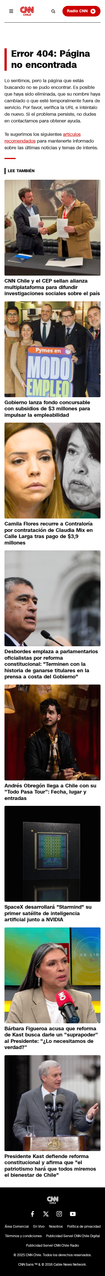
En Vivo (39, 1226)
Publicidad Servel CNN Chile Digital (73, 1236)
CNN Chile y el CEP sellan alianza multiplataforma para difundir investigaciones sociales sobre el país (52, 287)
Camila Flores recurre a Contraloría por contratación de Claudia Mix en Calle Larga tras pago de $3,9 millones (48, 533)
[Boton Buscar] (53, 11)
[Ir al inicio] (27, 11)
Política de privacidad (84, 1226)
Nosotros (56, 1226)
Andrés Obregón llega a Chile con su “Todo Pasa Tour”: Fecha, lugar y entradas (50, 792)
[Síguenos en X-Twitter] (45, 1213)
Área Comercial (17, 1226)
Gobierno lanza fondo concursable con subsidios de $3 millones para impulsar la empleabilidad (47, 409)
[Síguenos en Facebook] (32, 1213)
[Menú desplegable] (11, 11)
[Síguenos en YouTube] (72, 1213)
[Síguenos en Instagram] (59, 1213)
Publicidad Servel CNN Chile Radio (52, 1245)
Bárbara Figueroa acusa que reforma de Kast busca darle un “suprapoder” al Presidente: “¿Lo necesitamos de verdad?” (51, 1038)
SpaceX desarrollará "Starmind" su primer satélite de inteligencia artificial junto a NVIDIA (48, 913)
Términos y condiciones (23, 1236)
